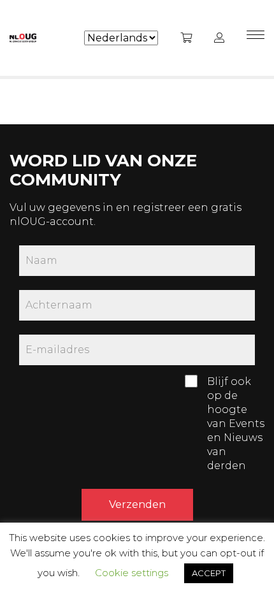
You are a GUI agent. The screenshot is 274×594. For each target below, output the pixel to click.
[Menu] (255, 38)
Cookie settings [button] (131, 573)
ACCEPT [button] (209, 573)
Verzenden (137, 504)
